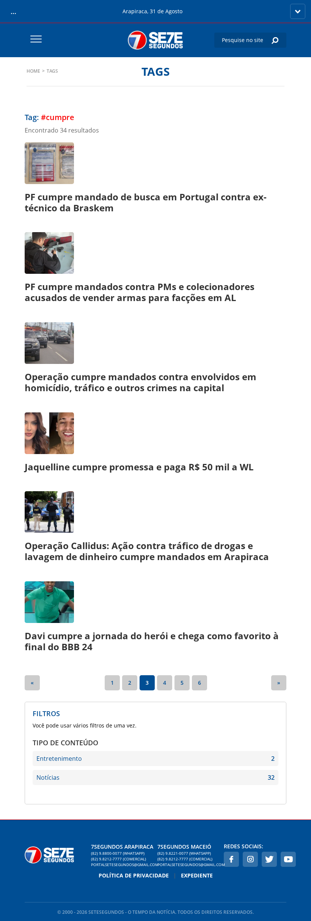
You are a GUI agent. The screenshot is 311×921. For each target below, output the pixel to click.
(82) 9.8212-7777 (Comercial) (118, 859)
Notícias (155, 777)
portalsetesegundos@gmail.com (122, 864)
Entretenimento (155, 758)
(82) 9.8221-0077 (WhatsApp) (184, 853)
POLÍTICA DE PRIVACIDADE (134, 875)
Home (33, 71)
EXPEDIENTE (197, 875)
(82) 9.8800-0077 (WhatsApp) (118, 853)
